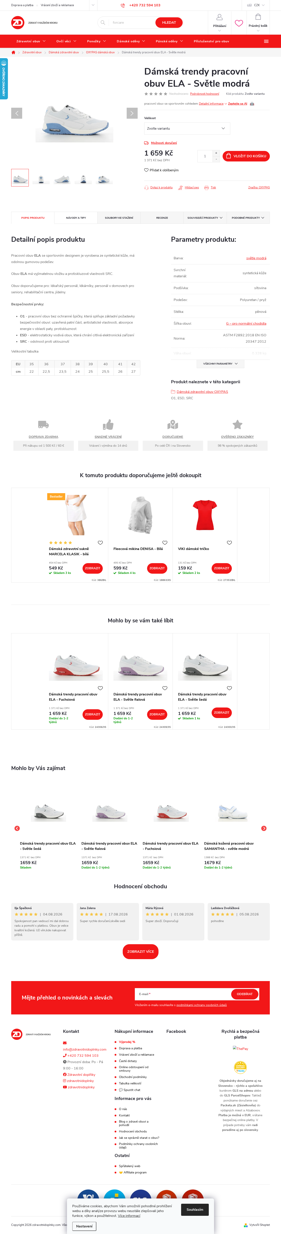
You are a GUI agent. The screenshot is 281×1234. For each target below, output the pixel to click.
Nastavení (84, 1226)
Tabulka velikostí (130, 1083)
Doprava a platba (22, 5)
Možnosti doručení (164, 143)
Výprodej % (127, 1042)
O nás (123, 1109)
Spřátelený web (129, 1166)
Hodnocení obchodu (140, 886)
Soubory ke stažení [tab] (119, 218)
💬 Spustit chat (129, 1090)
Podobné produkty (246, 218)
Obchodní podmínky (133, 1077)
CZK (257, 5)
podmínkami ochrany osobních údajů (202, 1005)
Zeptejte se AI (241, 103)
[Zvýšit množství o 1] (216, 153)
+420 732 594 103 (83, 1055)
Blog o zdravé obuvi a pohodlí (133, 1123)
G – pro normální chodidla (246, 323)
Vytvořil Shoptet (259, 1225)
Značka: (259, 188)
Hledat (169, 22)
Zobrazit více (140, 951)
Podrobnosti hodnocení (204, 94)
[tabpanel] (76, 535)
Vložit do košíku (250, 156)
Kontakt (124, 1115)
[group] (48, 828)
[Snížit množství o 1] (216, 159)
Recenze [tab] (162, 218)
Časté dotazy (128, 1061)
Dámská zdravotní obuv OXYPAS (202, 391)
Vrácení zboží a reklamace (57, 5)
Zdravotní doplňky (81, 1074)
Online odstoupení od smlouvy (133, 1069)
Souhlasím (195, 1209)
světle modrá (256, 258)
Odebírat (245, 994)
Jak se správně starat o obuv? (139, 1138)
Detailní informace (211, 104)
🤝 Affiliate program (133, 1172)
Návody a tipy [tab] (76, 218)
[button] (48, 862)
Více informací (129, 1215)
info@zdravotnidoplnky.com (84, 1049)
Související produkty (202, 218)
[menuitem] (31, 41)
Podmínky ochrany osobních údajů (138, 1145)
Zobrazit (92, 568)
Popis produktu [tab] (33, 218)
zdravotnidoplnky (80, 1080)
